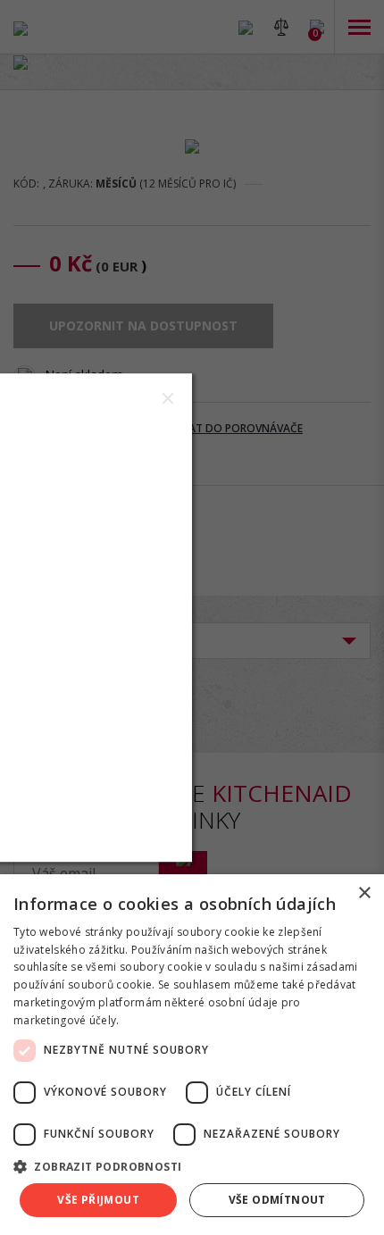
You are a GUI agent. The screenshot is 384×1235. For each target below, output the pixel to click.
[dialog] (192, 1054)
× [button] (364, 893)
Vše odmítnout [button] (277, 1199)
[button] (192, 1166)
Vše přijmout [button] (98, 1199)
